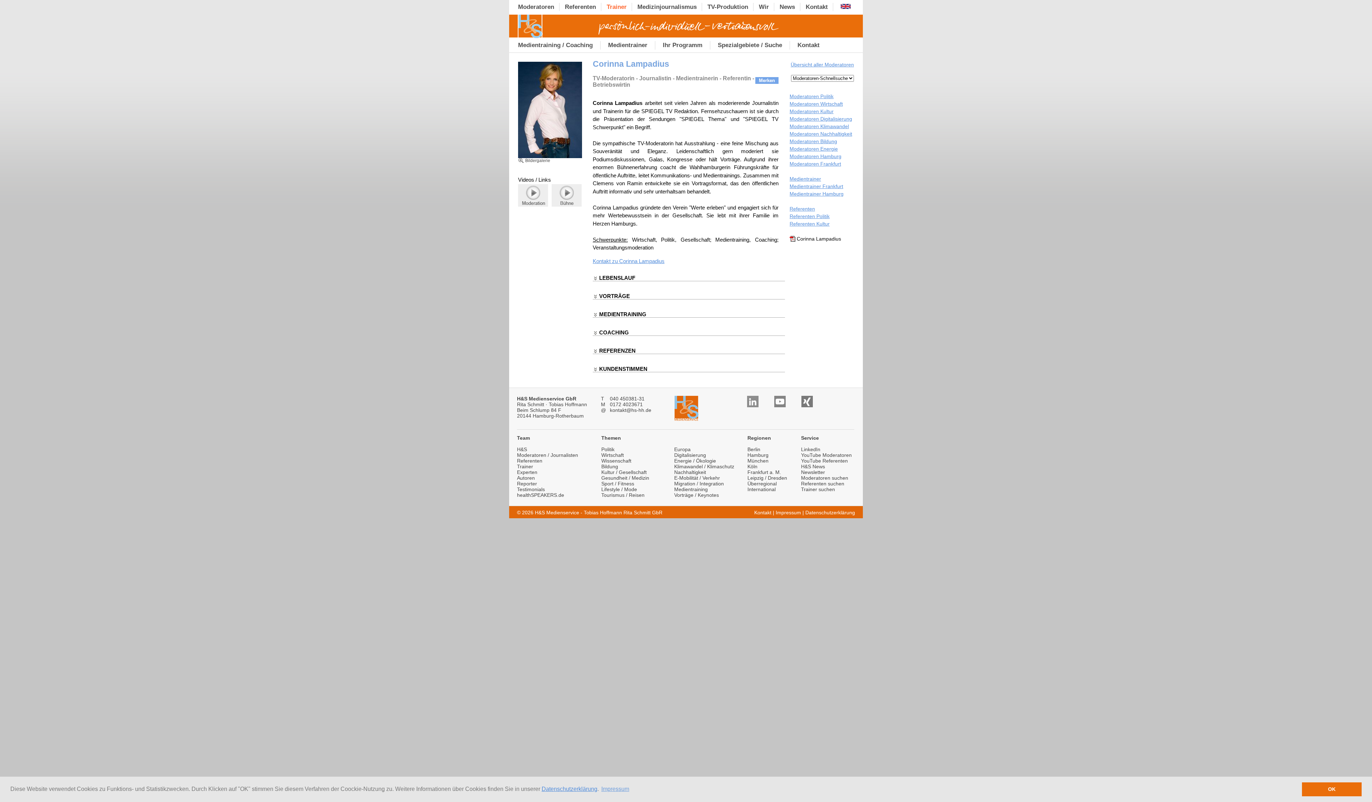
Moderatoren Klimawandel (819, 126)
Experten (527, 472)
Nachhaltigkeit (690, 472)
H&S (522, 449)
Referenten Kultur (810, 224)
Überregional (762, 483)
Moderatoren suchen (824, 478)
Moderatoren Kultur (812, 111)
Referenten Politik (810, 216)
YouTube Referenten (824, 461)
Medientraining (691, 489)
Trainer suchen (818, 489)
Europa (682, 449)
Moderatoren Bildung (813, 141)
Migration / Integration (699, 483)
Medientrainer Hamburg (817, 194)
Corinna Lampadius (642, 261)
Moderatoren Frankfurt (815, 164)
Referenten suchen (822, 483)
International (761, 489)
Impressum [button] (615, 789)
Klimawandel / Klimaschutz (704, 466)
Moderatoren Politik (812, 96)
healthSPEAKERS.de (540, 495)
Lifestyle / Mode (619, 489)
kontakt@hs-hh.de (630, 410)
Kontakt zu (606, 261)
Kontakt (762, 512)
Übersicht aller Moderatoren (822, 64)
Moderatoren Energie (814, 149)
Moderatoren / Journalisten (547, 455)
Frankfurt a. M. (764, 472)
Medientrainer (805, 179)
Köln (752, 466)
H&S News (813, 466)
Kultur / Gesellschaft (624, 472)
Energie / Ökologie (695, 461)
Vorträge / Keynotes (696, 495)
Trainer (525, 466)
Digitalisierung (690, 455)
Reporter (527, 483)
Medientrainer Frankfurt (816, 186)
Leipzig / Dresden (767, 478)
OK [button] (1332, 789)
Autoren (526, 478)
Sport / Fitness (617, 483)
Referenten (802, 209)
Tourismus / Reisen (623, 495)
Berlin (753, 449)
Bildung (609, 466)
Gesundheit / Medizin (625, 478)
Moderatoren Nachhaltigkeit (821, 134)
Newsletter (813, 472)
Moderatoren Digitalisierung (821, 119)
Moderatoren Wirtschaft (816, 104)
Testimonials (531, 489)
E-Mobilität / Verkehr (697, 478)
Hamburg (758, 455)
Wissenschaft (616, 461)
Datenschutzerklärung (569, 789)
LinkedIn (810, 449)
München (758, 461)
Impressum (788, 512)
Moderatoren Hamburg (815, 156)
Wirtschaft (612, 455)
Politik (608, 449)
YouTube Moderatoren (826, 455)
